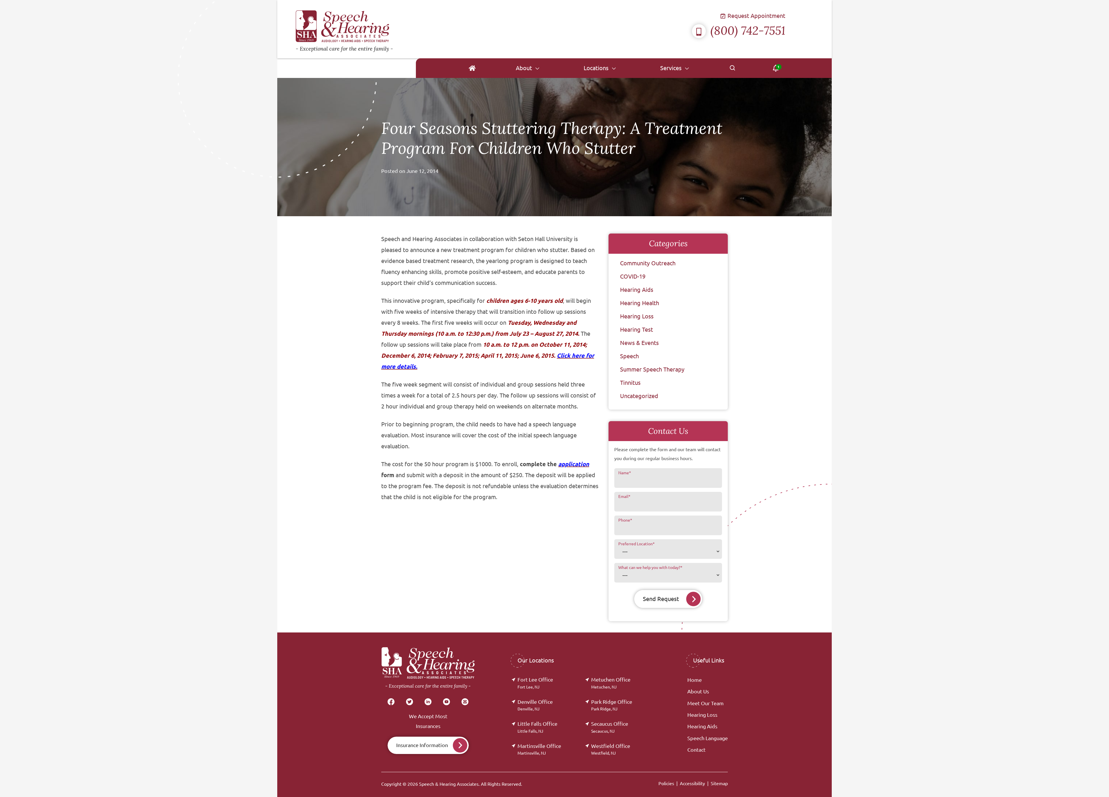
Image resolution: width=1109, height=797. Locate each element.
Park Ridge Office (611, 705)
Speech (629, 356)
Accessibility (692, 783)
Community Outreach (648, 263)
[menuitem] (472, 68)
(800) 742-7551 (747, 30)
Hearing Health (639, 303)
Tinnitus (630, 382)
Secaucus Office (609, 727)
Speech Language (707, 738)
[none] (527, 68)
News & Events (639, 342)
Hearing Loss (637, 316)
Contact (696, 750)
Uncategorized (639, 396)
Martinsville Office (539, 749)
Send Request (661, 599)
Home (694, 680)
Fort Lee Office (535, 683)
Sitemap (719, 783)
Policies (666, 783)
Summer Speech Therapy (652, 369)
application (573, 464)
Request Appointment (755, 15)
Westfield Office (610, 749)
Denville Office (535, 705)
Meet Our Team (705, 703)
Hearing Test (636, 329)
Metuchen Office (610, 683)
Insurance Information (422, 745)
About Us (698, 691)
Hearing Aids (636, 289)
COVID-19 (632, 276)
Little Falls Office (537, 727)
